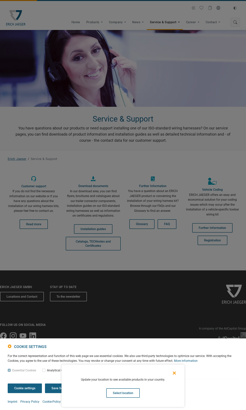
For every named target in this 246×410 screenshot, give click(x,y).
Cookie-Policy (51, 401)
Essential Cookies (24, 370)
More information (186, 361)
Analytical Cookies (59, 370)
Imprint (12, 401)
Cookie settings (24, 388)
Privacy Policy (29, 401)
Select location (123, 393)
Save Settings (61, 388)
